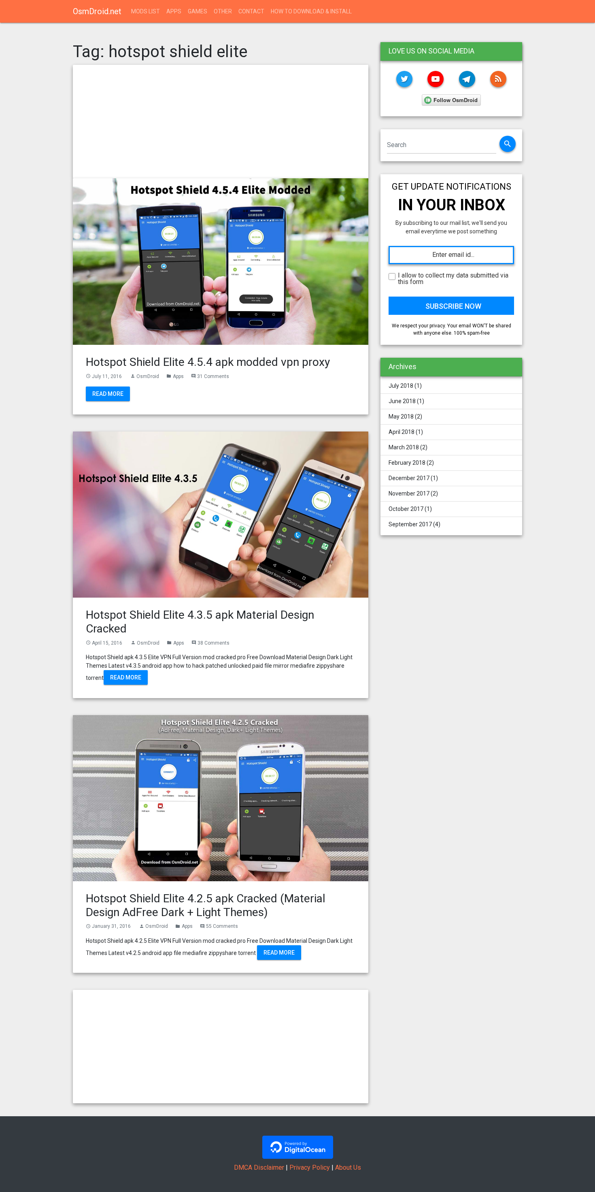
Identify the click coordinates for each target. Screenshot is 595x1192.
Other (223, 11)
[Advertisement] (220, 121)
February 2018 (407, 462)
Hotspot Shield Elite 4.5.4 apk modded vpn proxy (208, 362)
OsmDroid (147, 376)
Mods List (145, 11)
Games (197, 11)
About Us (348, 1167)
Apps (173, 11)
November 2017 (409, 493)
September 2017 (410, 524)
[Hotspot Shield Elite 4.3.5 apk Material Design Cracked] (220, 514)
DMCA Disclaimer (259, 1167)
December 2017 (409, 478)
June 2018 (402, 401)
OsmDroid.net (97, 11)
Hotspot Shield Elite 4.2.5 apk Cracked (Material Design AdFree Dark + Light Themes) (205, 905)
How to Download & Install (311, 11)
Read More (107, 394)
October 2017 (406, 509)
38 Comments (214, 643)
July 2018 (401, 385)
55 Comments (222, 926)
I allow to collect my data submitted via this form (453, 278)
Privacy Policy (309, 1167)
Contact (251, 11)
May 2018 (401, 416)
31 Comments (213, 376)
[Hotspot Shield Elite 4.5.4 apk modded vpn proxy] (220, 261)
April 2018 (401, 432)
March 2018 (404, 447)
